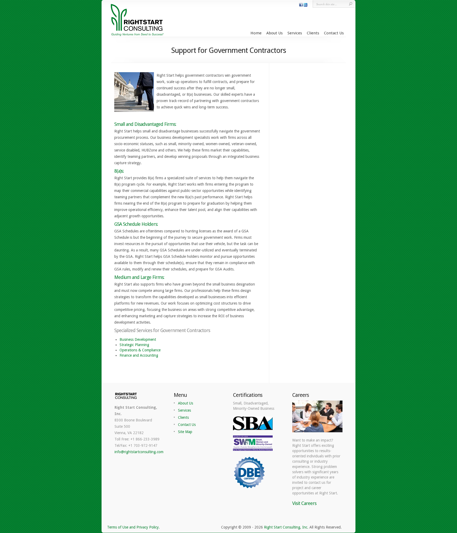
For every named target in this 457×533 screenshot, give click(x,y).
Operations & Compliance (140, 350)
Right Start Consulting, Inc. (286, 527)
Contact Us (334, 33)
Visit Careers (304, 503)
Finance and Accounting (139, 355)
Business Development (138, 339)
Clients (313, 33)
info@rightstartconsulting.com (139, 452)
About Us (274, 33)
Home (256, 33)
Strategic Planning (134, 345)
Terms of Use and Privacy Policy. (133, 527)
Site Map (185, 432)
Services (294, 33)
